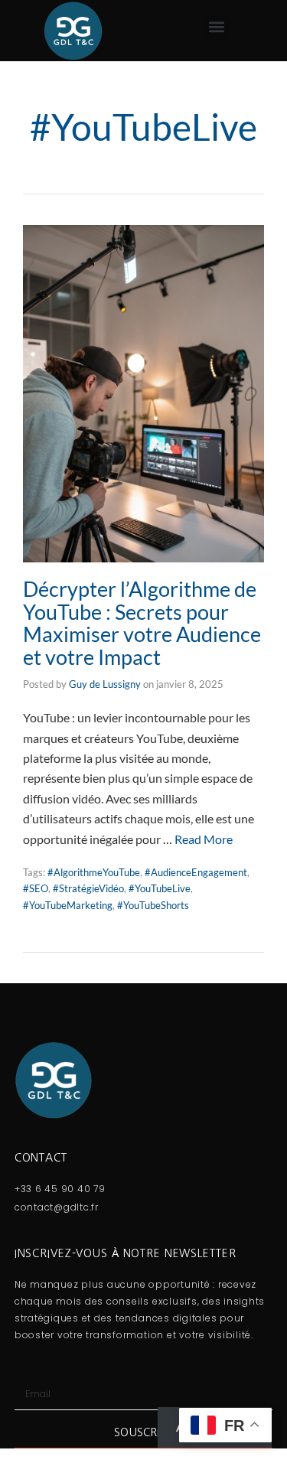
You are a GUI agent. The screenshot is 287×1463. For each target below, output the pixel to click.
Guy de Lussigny (105, 684)
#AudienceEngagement (196, 872)
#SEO (35, 888)
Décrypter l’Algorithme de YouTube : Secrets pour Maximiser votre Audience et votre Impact (142, 623)
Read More (203, 839)
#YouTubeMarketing (68, 905)
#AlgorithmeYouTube (93, 872)
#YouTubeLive (160, 888)
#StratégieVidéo (88, 888)
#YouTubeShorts (153, 905)
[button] (216, 27)
